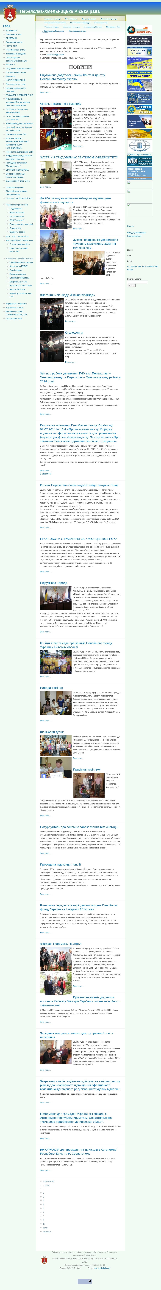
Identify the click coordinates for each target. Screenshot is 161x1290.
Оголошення (74, 332)
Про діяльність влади (77, 31)
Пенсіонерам (16, 270)
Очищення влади (13, 34)
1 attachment (45, 474)
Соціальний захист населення (19, 69)
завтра (141, 266)
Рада (6, 25)
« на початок (48, 1181)
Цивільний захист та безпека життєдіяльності (19, 129)
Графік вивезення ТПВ (16, 134)
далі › (45, 1228)
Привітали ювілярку (87, 769)
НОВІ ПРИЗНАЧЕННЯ (15, 80)
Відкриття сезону (17, 232)
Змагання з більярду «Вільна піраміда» (67, 295)
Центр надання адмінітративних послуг (16, 59)
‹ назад (46, 1185)
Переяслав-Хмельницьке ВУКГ (19, 152)
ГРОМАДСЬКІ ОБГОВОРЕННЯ (19, 95)
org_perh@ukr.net (102, 1268)
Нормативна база (113, 27)
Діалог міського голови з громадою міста (16, 193)
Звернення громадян (71, 27)
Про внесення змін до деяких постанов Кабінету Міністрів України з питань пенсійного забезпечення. (79, 1001)
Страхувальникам (18, 274)
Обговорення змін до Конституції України (15, 175)
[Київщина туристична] (139, 179)
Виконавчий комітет (14, 42)
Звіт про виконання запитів (55, 23)
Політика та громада (108, 19)
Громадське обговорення (54, 31)
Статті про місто (101, 23)
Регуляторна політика (15, 84)
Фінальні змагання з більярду (60, 103)
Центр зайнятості (14, 318)
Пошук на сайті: (134, 279)
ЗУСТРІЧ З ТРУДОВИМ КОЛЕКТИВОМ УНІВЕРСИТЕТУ (79, 157)
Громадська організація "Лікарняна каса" (16, 164)
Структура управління (20, 278)
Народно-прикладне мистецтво (19, 249)
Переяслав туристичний (17, 205)
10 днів (147, 266)
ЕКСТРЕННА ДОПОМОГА (17, 170)
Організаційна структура (80, 23)
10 (44, 1224)
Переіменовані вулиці (15, 50)
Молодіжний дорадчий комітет (19, 123)
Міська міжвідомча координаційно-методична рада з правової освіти (18, 102)
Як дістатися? (16, 209)
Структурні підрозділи (16, 72)
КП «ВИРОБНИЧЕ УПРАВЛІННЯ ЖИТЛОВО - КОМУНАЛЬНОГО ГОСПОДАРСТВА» (17, 143)
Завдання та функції (52, 19)
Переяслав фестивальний (21, 224)
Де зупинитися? (17, 216)
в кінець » (47, 1232)
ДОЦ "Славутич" (17, 220)
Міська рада (11, 30)
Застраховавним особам (21, 286)
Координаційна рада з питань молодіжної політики (19, 157)
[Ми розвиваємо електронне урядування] (139, 165)
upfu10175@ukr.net (55, 55)
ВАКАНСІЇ (10, 65)
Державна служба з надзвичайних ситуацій (16, 313)
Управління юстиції (14, 307)
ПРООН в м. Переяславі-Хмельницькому (17, 111)
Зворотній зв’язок (17, 289)
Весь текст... (45, 92)
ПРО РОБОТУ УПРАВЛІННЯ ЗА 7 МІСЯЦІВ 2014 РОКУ (78, 538)
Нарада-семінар (51, 687)
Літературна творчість (20, 244)
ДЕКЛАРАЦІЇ (11, 38)
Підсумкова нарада (53, 582)
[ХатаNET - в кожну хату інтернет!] (139, 202)
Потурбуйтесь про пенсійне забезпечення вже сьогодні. (79, 827)
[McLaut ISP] (139, 215)
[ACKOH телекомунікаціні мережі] (139, 188)
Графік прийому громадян (21, 262)
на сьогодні (132, 266)
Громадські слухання (15, 187)
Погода (130, 226)
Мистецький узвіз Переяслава (19, 240)
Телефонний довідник (15, 54)
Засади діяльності (89, 19)
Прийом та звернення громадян (16, 89)
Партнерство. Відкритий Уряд (19, 198)
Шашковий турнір (52, 732)
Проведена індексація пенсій (60, 864)
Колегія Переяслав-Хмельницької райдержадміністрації (79, 485)
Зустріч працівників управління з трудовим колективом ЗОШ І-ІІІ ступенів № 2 (96, 243)
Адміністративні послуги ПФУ (20, 295)
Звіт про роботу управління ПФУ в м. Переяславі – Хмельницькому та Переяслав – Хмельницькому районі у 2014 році (80, 377)
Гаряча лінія (11, 46)
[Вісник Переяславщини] (139, 155)
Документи (11, 76)
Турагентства (16, 228)
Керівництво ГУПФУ (19, 266)
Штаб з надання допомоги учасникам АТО (17, 118)
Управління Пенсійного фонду (19, 258)
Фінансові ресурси (51, 27)
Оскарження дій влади (93, 27)
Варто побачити (17, 212)
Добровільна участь (18, 282)
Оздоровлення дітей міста (18, 181)
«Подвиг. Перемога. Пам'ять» (61, 943)
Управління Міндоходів (16, 304)
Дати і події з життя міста (17, 236)
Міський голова (71, 19)
